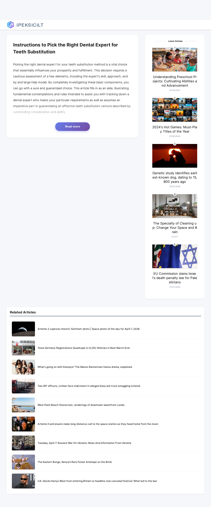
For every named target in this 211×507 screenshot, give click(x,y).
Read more (72, 126)
